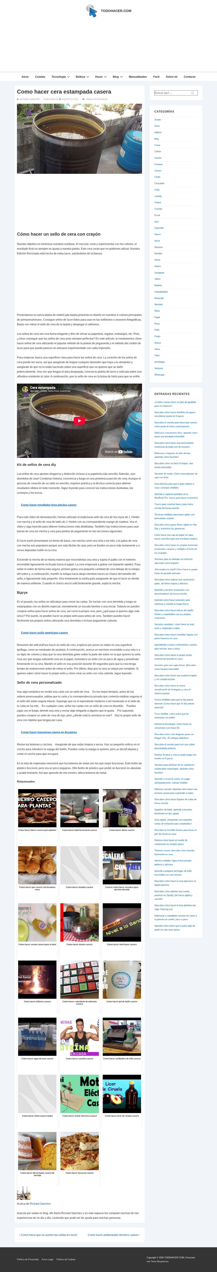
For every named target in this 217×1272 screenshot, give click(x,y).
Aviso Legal (47, 1259)
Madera (158, 285)
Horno (157, 260)
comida (158, 196)
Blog (116, 76)
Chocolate (159, 183)
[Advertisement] (108, 47)
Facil (156, 76)
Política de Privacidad (27, 1259)
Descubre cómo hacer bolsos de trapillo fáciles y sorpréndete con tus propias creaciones (173, 614)
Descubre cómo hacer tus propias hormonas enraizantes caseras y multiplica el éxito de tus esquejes (176, 549)
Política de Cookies (66, 1259)
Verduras (158, 368)
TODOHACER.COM (116, 11)
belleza (157, 132)
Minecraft (159, 298)
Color (157, 189)
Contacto (190, 76)
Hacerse (158, 247)
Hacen (157, 234)
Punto (157, 336)
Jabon (157, 279)
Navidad (158, 304)
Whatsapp (159, 374)
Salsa (157, 349)
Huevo (157, 266)
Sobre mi (171, 76)
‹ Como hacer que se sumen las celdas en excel (48, 1234)
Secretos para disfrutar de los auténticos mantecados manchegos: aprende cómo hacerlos (174, 769)
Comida (40, 76)
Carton (157, 151)
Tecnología (59, 76)
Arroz (157, 126)
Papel (157, 317)
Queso (157, 343)
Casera (157, 158)
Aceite (157, 119)
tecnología (159, 362)
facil (156, 221)
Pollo (156, 330)
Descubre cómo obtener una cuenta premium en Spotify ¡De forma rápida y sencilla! (173, 895)
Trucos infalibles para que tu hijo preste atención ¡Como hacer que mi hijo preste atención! (174, 703)
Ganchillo (159, 228)
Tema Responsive (160, 1261)
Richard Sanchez (40, 1203)
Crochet (158, 209)
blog (104, 99)
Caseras (158, 164)
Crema (157, 202)
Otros (157, 311)
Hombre (158, 253)
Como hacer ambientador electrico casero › (114, 1234)
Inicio (25, 76)
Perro (157, 323)
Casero (157, 170)
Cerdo (157, 177)
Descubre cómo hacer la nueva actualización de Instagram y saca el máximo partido (172, 689)
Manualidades (138, 76)
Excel (157, 215)
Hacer (99, 76)
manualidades (161, 292)
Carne (157, 145)
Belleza (80, 76)
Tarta (156, 355)
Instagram (159, 272)
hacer (157, 241)
